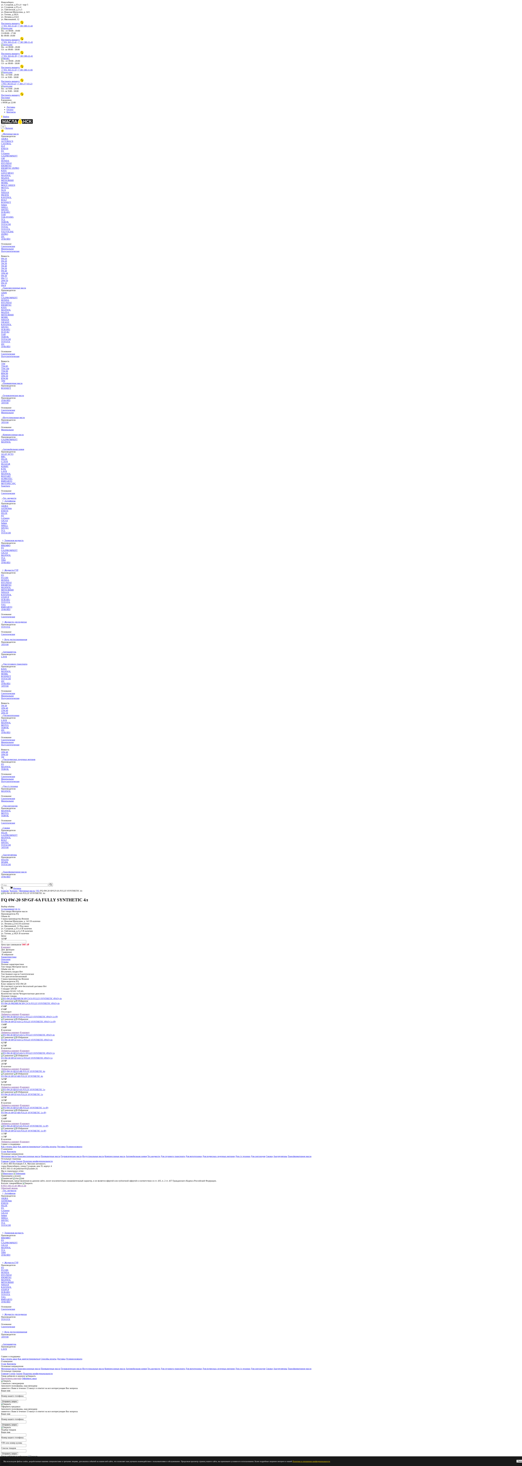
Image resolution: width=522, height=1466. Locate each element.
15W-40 (4, 710)
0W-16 (4, 258)
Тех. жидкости (9, 498)
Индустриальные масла (13, 417)
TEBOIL (5, 222)
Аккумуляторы (9, 855)
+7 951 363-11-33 (9, 70)
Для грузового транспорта (14, 664)
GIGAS (4, 520)
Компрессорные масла (13, 434)
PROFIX (5, 195)
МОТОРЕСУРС (8, 483)
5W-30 (4, 263)
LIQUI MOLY (7, 173)
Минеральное (7, 249)
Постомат (5, 97)
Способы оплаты (48, 1146)
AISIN (4, 293)
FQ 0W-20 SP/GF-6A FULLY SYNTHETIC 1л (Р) (23, 1131)
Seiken (4, 205)
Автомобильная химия (13, 449)
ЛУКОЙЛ (5, 239)
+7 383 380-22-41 (25, 56)
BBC (3, 456)
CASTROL (6, 143)
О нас (3, 1151)
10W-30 (4, 376)
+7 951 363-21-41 (9, 42)
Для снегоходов (10, 806)
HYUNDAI (6, 163)
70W (3, 381)
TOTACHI (6, 224)
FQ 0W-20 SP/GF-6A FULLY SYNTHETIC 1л (22, 1094)
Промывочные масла (12, 383)
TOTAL (4, 227)
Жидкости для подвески (14, 622)
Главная (4, 1161)
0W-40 (4, 271)
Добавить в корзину (10, 1014)
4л (16, 909)
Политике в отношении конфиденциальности (311, 1461)
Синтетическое (8, 246)
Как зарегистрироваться (29, 1146)
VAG (3, 604)
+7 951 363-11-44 (9, 26)
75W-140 (5, 368)
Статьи (12, 1161)
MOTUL (5, 188)
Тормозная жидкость (13, 540)
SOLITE (5, 860)
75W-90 (4, 371)
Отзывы (5, 962)
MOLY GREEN (8, 185)
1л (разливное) (8, 909)
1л (19, 909)
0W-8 (3, 285)
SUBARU (5, 212)
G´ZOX (4, 461)
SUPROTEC (7, 478)
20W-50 (4, 280)
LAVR (4, 471)
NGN (3, 190)
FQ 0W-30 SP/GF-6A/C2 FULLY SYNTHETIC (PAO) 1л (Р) (28, 1021)
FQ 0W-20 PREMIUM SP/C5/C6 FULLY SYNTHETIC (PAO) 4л (30, 1003)
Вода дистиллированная (14, 639)
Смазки (6, 828)
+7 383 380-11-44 (25, 26)
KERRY (5, 466)
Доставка (11, 107)
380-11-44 (21, 1186)
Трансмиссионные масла (14, 288)
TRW (3, 560)
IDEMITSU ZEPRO (10, 168)
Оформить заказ (29, 1378)
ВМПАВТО (6, 481)
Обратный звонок (9, 1188)
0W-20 (4, 261)
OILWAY (5, 322)
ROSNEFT (6, 202)
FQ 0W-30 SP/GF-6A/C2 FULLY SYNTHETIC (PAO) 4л (26, 1040)
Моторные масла (10, 134)
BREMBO (5, 545)
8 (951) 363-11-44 (9, 1186)
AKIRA (4, 139)
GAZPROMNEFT (9, 156)
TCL (3, 219)
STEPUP (5, 597)
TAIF (3, 214)
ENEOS (4, 148)
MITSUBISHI (7, 180)
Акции (19, 1161)
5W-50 (4, 268)
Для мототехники (10, 715)
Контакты (11, 112)
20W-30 (4, 713)
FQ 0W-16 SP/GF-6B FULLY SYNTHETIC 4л (22, 1076)
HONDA (5, 161)
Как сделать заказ (9, 1146)
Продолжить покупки (11, 1378)
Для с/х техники (10, 786)
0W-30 (4, 276)
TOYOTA (5, 229)
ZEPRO (4, 234)
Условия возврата (74, 1146)
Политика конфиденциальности (38, 1161)
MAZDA (5, 178)
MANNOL (6, 175)
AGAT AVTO (7, 454)
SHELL (4, 207)
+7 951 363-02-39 (9, 56)
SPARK (4, 862)
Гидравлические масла (13, 395)
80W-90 (4, 373)
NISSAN (5, 192)
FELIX (4, 459)
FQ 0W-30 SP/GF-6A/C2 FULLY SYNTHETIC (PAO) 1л (26, 1058)
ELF (3, 146)
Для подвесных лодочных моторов (18, 759)
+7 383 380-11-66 (25, 70)
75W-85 (4, 366)
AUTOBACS (7, 141)
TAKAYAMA (7, 217)
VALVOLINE (7, 232)
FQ (2, 151)
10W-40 (4, 273)
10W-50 (4, 754)
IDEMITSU (6, 166)
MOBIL (4, 183)
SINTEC (5, 210)
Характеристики (8, 957)
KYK (3, 469)
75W (3, 364)
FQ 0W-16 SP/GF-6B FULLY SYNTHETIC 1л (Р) (23, 1112)
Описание (5, 959)
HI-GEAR (5, 464)
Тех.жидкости (153, 1156)
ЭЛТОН (5, 403)
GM (3, 158)
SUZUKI (5, 332)
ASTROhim (6, 508)
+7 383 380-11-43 (25, 42)
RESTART (6, 476)
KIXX (4, 170)
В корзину (6, 947)
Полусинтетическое (10, 251)
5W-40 (4, 266)
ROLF (4, 200)
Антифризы (8, 501)
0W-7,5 (4, 278)
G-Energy (5, 153)
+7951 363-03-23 (8, 84)
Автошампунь (9, 652)
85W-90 (4, 378)
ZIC (3, 236)
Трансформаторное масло (14, 872)
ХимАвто (5, 486)
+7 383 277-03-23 (24, 84)
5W (2, 757)
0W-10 (4, 283)
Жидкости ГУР (10, 570)
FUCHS (4, 578)
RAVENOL (6, 197)
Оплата (10, 109)
